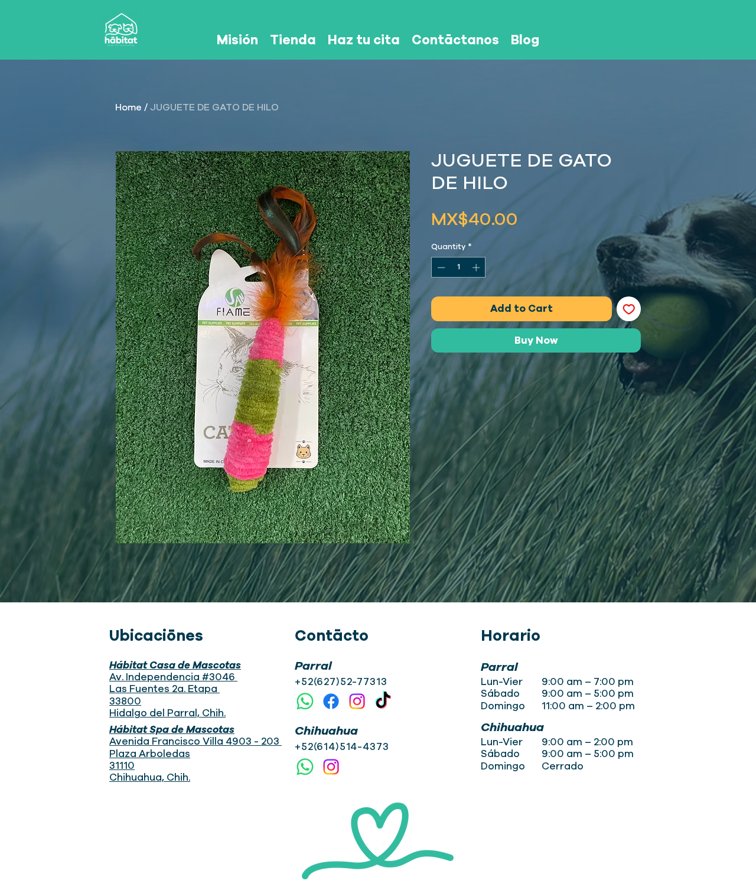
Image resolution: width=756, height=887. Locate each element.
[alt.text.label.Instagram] (357, 701)
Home (128, 107)
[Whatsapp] (305, 701)
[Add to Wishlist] (629, 308)
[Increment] (477, 267)
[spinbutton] (458, 267)
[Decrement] (440, 267)
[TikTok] (383, 701)
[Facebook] (331, 701)
